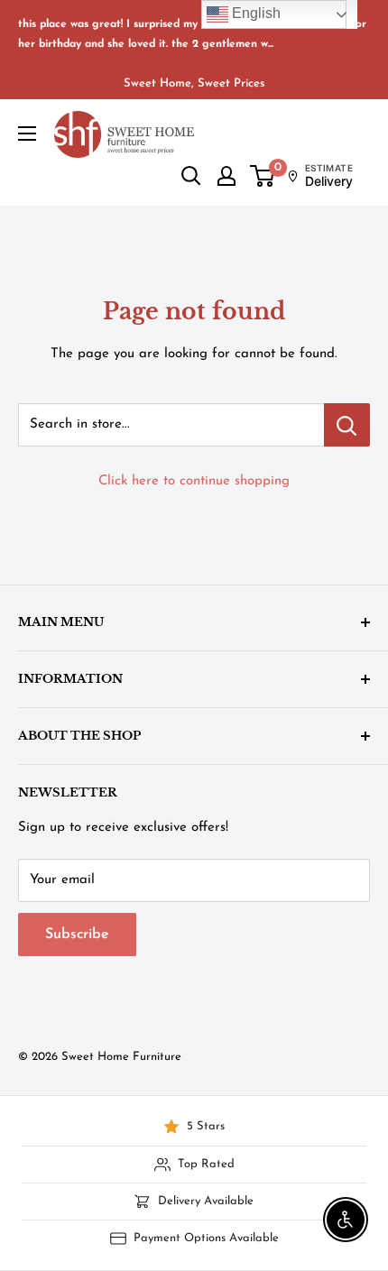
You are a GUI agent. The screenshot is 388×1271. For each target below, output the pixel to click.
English (254, 13)
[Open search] (191, 176)
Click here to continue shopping (194, 481)
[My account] (226, 176)
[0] (263, 176)
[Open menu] (27, 133)
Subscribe (77, 934)
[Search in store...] (347, 425)
